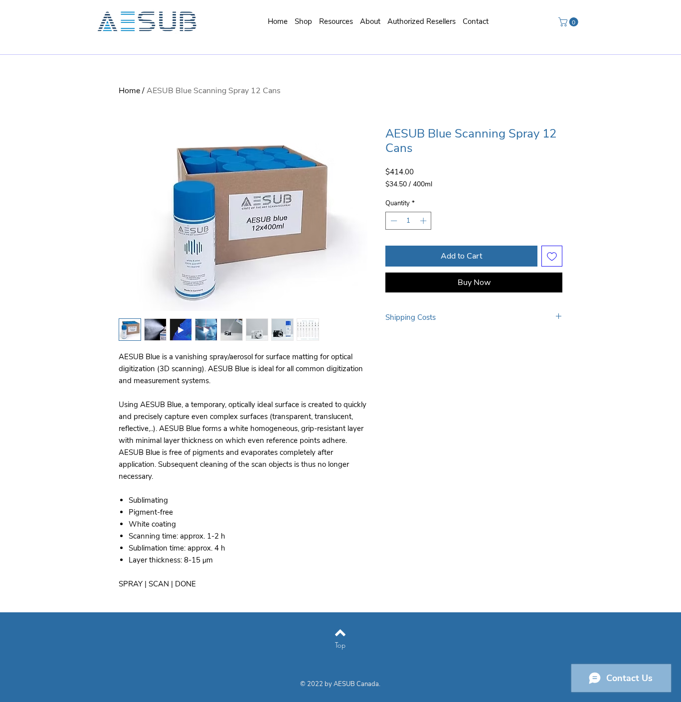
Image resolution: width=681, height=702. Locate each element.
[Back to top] (340, 633)
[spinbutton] (408, 220)
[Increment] (424, 220)
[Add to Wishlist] (551, 256)
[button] (336, 21)
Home (129, 90)
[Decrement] (393, 220)
